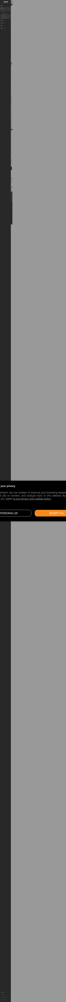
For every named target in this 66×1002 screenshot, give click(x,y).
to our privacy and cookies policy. (32, 498)
